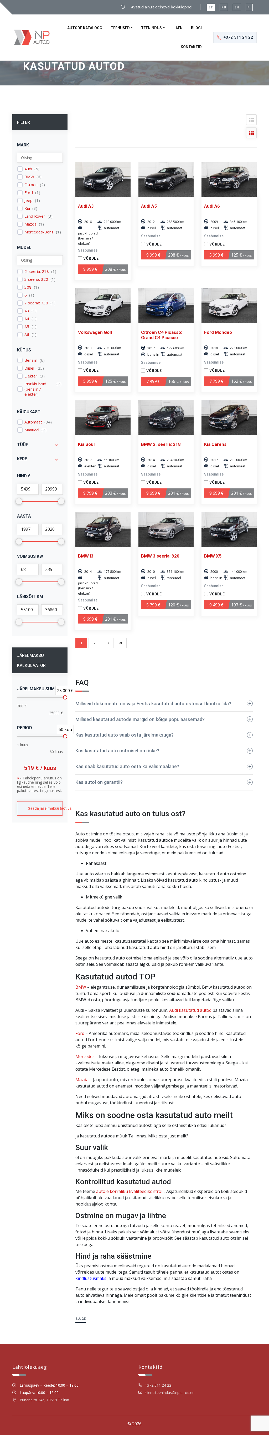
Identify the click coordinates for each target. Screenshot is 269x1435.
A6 (26, 334)
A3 (26, 310)
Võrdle (91, 258)
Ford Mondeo (218, 332)
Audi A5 (149, 206)
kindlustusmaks (90, 1278)
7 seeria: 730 (36, 302)
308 (28, 287)
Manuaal (31, 429)
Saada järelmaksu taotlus (45, 808)
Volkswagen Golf (95, 332)
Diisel (29, 368)
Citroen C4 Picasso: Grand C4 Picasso (161, 335)
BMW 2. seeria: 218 (161, 444)
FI (249, 7)
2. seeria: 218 (36, 271)
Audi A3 (86, 206)
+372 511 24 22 (158, 1385)
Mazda (30, 224)
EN (237, 7)
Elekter (30, 376)
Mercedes (85, 1056)
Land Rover (34, 216)
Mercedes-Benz (39, 231)
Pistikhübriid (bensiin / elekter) (35, 389)
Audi (28, 168)
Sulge (80, 1319)
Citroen (31, 184)
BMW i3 (86, 556)
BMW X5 (212, 556)
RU (223, 7)
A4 (26, 318)
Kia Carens (215, 444)
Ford (28, 192)
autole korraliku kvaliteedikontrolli (130, 1191)
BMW (29, 176)
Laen (178, 28)
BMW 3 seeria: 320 (160, 556)
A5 (26, 326)
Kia (27, 208)
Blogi (196, 28)
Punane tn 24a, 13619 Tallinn (44, 1399)
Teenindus (151, 28)
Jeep (28, 200)
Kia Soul (86, 444)
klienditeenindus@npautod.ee (169, 1392)
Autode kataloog (84, 28)
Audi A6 (212, 206)
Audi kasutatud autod (190, 1010)
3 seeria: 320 (36, 279)
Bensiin (30, 360)
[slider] (65, 697)
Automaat (33, 422)
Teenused (120, 28)
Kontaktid (191, 47)
